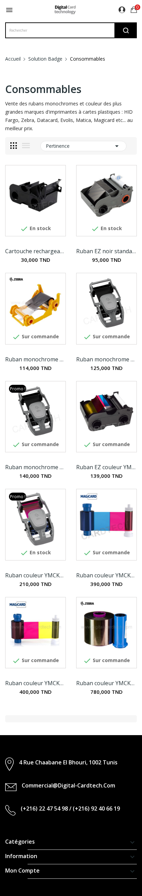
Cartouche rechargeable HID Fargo (35, 251)
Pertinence (83, 146)
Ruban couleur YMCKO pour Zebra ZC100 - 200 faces (35, 575)
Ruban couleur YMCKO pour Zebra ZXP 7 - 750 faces (106, 683)
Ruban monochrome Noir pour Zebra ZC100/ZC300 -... (106, 359)
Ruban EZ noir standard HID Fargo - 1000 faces (106, 251)
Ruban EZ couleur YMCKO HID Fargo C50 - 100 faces (106, 467)
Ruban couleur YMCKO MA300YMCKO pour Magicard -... (106, 575)
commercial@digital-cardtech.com (68, 785)
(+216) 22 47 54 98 (44, 808)
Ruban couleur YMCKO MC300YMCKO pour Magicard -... (35, 683)
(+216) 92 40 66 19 (96, 808)
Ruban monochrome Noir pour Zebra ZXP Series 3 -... (35, 359)
